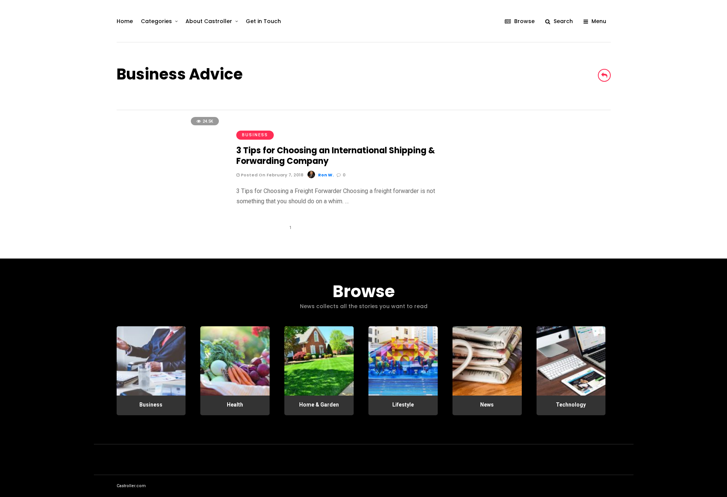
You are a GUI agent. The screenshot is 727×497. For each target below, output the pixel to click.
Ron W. (326, 175)
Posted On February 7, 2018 (271, 175)
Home (125, 21)
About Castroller (209, 21)
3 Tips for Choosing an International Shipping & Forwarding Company (335, 156)
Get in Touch (263, 21)
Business (255, 134)
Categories (156, 21)
